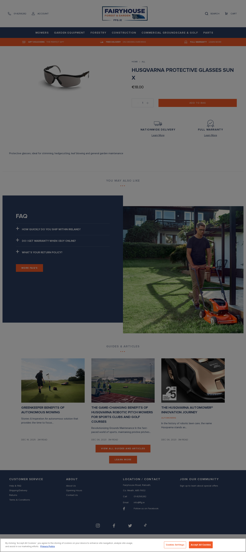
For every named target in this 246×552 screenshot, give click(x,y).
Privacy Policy (47, 546)
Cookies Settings (175, 544)
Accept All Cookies (201, 544)
